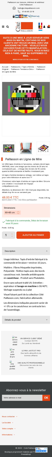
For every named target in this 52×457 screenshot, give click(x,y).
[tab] (26, 251)
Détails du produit (13, 320)
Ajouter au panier (33, 235)
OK (46, 397)
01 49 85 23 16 (28, 11)
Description (10, 251)
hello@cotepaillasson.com (29, 8)
